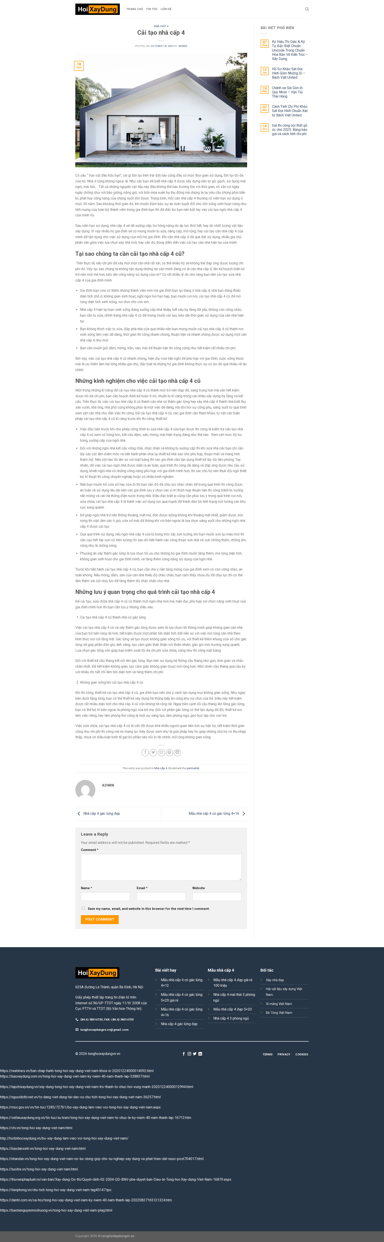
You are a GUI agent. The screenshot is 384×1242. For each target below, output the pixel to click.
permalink (193, 768)
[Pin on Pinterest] (169, 752)
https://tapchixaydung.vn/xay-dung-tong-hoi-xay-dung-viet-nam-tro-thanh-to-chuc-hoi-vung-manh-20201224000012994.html (96, 1087)
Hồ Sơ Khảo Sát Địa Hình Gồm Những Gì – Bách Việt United (288, 73)
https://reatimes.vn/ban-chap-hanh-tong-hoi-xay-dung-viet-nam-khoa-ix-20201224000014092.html (77, 1071)
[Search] (307, 9)
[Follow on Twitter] (194, 1054)
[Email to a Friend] (161, 752)
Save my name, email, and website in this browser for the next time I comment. (149, 909)
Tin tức (152, 9)
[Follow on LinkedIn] (200, 1054)
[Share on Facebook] (145, 752)
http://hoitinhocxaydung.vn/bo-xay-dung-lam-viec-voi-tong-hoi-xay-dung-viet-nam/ (64, 1138)
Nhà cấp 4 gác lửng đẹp (101, 814)
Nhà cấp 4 (161, 26)
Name (86, 888)
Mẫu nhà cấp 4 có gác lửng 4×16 (214, 814)
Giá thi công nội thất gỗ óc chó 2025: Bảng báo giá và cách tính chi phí (289, 129)
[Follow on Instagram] (189, 1054)
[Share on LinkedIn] (177, 752)
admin (182, 46)
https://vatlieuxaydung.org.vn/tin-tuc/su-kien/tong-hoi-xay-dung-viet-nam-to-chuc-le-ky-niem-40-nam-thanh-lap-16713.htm (95, 1118)
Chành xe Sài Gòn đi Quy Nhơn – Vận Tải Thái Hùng (287, 92)
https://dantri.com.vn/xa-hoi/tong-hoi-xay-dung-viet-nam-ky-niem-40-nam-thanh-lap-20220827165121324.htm (86, 1200)
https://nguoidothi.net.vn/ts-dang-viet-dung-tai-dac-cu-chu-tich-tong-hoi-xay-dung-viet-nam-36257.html (80, 1097)
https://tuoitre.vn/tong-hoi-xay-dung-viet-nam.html (39, 1169)
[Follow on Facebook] (184, 1054)
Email (142, 888)
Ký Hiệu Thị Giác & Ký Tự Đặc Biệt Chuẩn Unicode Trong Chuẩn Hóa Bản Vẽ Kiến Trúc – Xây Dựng (290, 50)
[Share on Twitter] (153, 752)
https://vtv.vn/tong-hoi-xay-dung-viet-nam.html (36, 1128)
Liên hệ (166, 9)
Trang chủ (134, 9)
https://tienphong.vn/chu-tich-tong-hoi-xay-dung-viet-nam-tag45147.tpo (55, 1190)
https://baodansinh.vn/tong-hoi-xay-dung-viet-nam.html (43, 1148)
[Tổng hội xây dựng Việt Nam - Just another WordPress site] (97, 9)
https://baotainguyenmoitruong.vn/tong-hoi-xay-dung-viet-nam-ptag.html (56, 1210)
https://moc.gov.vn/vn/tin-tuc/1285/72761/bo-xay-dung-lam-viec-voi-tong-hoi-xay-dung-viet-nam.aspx (80, 1107)
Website (198, 888)
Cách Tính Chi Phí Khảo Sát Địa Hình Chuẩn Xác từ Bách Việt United (290, 110)
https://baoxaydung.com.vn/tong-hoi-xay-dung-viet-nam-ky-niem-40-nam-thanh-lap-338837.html (75, 1076)
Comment (89, 850)
